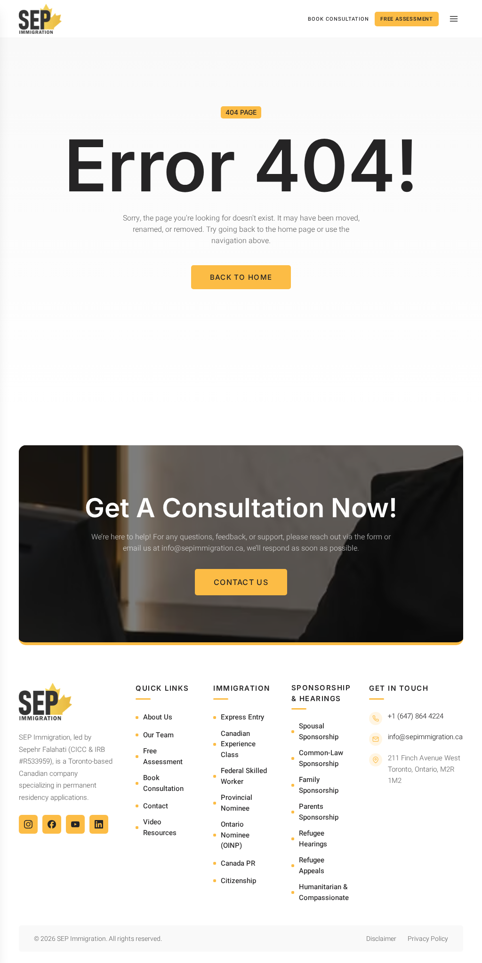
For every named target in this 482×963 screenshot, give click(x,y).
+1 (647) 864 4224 (415, 716)
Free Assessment (406, 19)
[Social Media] (28, 824)
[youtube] (75, 824)
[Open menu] (453, 18)
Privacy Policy (428, 939)
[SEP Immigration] (40, 19)
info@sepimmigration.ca (425, 737)
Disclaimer (381, 939)
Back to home (241, 277)
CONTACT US (241, 582)
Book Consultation (338, 19)
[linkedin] (98, 824)
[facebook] (51, 824)
